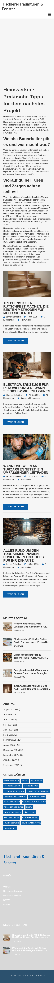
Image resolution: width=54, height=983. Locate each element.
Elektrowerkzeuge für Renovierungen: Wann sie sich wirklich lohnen (26, 388)
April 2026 (10, 730)
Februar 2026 (11, 740)
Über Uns (7, 887)
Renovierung (37, 780)
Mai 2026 (10, 725)
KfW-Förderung (11, 823)
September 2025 (12, 765)
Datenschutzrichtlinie (12, 896)
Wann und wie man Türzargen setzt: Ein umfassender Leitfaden (25, 469)
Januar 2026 (11, 745)
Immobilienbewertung (14, 791)
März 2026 (10, 735)
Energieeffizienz (11, 780)
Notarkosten (10, 828)
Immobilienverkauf (12, 786)
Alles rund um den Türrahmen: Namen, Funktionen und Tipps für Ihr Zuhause (23, 555)
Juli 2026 (9, 715)
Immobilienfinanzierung (15, 796)
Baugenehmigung (30, 817)
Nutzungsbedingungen (12, 891)
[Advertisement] (27, 55)
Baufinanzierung (12, 817)
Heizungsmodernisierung (34, 802)
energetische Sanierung (38, 791)
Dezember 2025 (13, 750)
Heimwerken (25, 320)
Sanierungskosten (12, 812)
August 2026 (11, 710)
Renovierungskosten (14, 807)
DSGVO (6, 900)
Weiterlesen (15, 341)
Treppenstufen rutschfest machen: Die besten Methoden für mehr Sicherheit (26, 308)
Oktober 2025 (12, 760)
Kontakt (6, 905)
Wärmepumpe (30, 812)
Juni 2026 (10, 720)
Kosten (24, 780)
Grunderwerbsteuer (31, 823)
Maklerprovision (12, 802)
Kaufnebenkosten (37, 796)
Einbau (29, 807)
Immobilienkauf (31, 786)
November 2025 (13, 755)
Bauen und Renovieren (30, 398)
